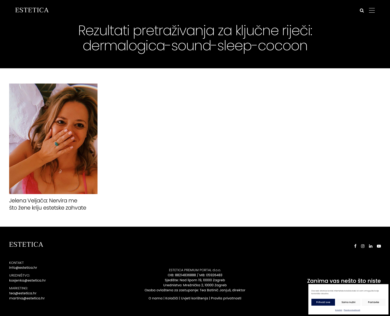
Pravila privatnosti (352, 310)
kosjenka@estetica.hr (27, 280)
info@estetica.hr (23, 267)
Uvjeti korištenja (194, 298)
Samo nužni (348, 302)
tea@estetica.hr (23, 293)
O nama (156, 298)
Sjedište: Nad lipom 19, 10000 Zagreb (195, 280)
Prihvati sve (323, 302)
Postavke (373, 302)
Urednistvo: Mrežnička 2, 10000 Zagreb (195, 285)
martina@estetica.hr (27, 298)
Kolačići (338, 310)
